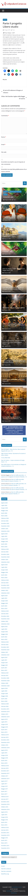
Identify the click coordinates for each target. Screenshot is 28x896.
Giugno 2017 (4, 786)
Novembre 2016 (5, 804)
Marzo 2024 (4, 577)
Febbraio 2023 (5, 611)
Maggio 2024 (4, 572)
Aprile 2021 (4, 667)
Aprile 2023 (4, 606)
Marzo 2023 (4, 608)
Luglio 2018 (4, 752)
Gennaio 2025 (4, 552)
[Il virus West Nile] (14, 188)
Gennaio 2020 (4, 706)
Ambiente (5, 191)
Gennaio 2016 (4, 830)
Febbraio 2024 (5, 580)
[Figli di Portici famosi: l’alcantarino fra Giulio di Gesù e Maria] (14, 232)
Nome (3, 137)
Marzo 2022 (4, 639)
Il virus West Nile (7, 197)
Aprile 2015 (4, 840)
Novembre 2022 (5, 619)
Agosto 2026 (4, 503)
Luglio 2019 (4, 722)
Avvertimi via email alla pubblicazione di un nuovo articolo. (14, 170)
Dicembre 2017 (5, 771)
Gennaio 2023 (4, 613)
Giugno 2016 (4, 817)
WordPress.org (5, 874)
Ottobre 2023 (4, 590)
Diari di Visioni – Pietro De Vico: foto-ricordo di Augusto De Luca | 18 (13, 217)
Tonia (13, 30)
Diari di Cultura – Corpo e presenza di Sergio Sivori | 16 (13, 269)
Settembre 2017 (5, 778)
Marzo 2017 (4, 794)
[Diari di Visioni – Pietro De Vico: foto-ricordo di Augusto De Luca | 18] (14, 213)
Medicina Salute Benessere (14, 191)
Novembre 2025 (5, 526)
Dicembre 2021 (5, 647)
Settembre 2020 (5, 686)
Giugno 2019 (4, 724)
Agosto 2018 (4, 750)
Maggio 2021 (4, 665)
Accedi (3, 866)
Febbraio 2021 (5, 673)
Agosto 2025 (4, 533)
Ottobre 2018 (4, 745)
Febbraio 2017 (5, 796)
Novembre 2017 (5, 773)
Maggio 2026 (4, 510)
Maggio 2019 (4, 727)
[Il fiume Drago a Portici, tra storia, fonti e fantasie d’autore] (14, 358)
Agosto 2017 (4, 781)
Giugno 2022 (4, 631)
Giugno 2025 (4, 539)
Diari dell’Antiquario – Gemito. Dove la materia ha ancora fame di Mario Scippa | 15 (13, 342)
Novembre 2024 (5, 557)
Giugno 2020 (4, 693)
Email (3, 144)
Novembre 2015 (5, 835)
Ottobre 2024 (4, 559)
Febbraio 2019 (5, 734)
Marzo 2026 (4, 515)
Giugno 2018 (4, 755)
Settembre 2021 (5, 655)
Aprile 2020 (4, 698)
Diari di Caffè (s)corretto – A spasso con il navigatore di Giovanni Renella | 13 (13, 324)
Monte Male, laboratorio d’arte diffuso (13, 308)
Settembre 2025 (5, 531)
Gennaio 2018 (4, 768)
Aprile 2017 (4, 791)
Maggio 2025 (4, 541)
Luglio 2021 (4, 660)
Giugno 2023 (4, 600)
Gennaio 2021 (4, 675)
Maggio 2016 (4, 819)
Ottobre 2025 (4, 528)
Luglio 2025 (4, 536)
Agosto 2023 (4, 595)
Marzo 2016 (4, 825)
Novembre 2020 (5, 680)
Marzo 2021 (4, 670)
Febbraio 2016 (5, 827)
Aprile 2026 (4, 513)
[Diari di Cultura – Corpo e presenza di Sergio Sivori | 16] (14, 266)
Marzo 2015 (4, 843)
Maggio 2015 (4, 838)
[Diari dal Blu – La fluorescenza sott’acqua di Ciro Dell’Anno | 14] (14, 414)
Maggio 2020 (4, 696)
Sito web (3, 152)
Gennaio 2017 (4, 799)
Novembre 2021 (5, 649)
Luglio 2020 (4, 691)
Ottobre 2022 (4, 621)
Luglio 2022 (4, 629)
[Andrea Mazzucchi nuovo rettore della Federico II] (14, 377)
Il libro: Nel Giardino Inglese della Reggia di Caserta (13, 98)
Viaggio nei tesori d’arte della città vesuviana (12, 399)
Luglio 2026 (4, 505)
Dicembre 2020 (5, 678)
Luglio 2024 (4, 567)
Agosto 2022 (4, 626)
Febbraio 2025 (5, 549)
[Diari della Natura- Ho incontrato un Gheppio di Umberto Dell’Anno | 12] (14, 284)
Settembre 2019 (5, 716)
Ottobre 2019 (4, 714)
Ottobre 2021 (4, 652)
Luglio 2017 (4, 783)
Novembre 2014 (5, 848)
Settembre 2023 (5, 593)
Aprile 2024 (4, 575)
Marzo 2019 (4, 732)
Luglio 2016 (4, 814)
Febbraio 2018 (5, 765)
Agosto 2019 (4, 719)
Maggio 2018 (4, 758)
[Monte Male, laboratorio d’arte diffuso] (14, 303)
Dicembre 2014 (5, 845)
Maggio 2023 (4, 603)
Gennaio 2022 (4, 644)
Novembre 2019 (5, 711)
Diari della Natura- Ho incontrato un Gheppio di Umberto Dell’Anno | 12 (13, 288)
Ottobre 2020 (4, 683)
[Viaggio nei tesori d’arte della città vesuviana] (14, 395)
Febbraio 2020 (5, 704)
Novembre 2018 (5, 742)
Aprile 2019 (4, 729)
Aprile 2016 (4, 822)
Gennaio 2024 (4, 582)
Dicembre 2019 (5, 709)
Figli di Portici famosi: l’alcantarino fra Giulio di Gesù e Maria (13, 235)
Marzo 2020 (4, 701)
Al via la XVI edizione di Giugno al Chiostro (12, 91)
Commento (5, 115)
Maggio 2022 (4, 634)
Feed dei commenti (6, 871)
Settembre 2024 (5, 562)
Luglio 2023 (4, 598)
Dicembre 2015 (5, 832)
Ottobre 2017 (4, 776)
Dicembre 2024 (5, 554)
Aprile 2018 (4, 760)
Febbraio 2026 (5, 518)
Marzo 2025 (4, 546)
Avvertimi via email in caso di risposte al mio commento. (13, 163)
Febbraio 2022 (5, 642)
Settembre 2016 (5, 809)
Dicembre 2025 (5, 523)
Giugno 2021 (4, 662)
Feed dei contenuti (6, 868)
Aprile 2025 (4, 544)
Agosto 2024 (4, 564)
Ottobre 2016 (4, 807)
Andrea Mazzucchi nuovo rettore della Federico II (13, 380)
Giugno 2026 (4, 508)
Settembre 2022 (5, 624)
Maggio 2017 (4, 789)
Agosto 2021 (4, 657)
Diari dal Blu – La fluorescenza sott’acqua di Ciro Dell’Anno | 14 (11, 418)
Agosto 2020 (4, 688)
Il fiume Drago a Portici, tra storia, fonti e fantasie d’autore (14, 361)
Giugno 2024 (4, 570)
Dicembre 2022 (5, 616)
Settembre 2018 (5, 747)
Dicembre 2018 (5, 740)
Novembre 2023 (5, 588)
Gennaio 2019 (4, 737)
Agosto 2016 (4, 812)
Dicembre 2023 (5, 585)
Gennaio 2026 (4, 521)
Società (5, 19)
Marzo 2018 (4, 763)
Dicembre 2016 (5, 801)
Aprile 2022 (4, 637)
